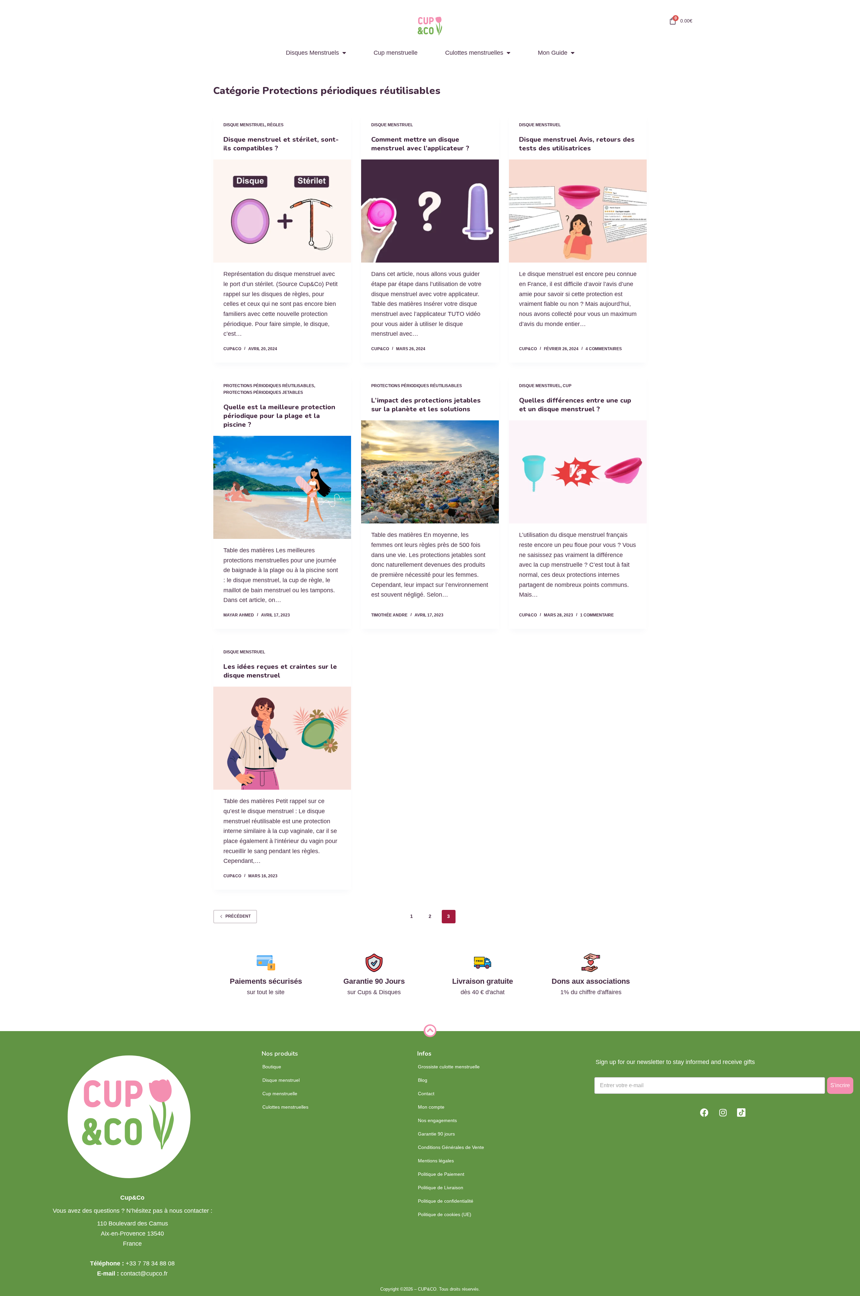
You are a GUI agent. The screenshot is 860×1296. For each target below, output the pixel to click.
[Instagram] (723, 1112)
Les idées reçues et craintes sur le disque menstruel (280, 671)
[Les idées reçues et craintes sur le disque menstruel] (282, 738)
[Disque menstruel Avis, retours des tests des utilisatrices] (578, 211)
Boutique (271, 1066)
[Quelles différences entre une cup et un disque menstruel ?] (578, 472)
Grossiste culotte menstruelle (449, 1066)
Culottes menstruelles (474, 52)
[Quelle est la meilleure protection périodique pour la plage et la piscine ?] (282, 487)
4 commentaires (604, 348)
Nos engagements (437, 1120)
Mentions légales (436, 1160)
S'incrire (840, 1085)
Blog (422, 1080)
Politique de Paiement (441, 1174)
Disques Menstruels (312, 52)
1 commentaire (597, 615)
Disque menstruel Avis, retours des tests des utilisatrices (577, 144)
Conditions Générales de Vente (451, 1147)
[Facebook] (704, 1112)
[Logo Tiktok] (741, 1112)
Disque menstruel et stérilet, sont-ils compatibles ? (281, 144)
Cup (567, 385)
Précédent (238, 916)
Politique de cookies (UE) (444, 1214)
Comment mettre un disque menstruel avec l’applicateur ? (420, 144)
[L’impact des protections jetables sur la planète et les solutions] (430, 472)
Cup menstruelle (396, 52)
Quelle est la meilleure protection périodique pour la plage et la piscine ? (279, 416)
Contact (426, 1093)
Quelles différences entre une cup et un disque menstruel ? (575, 405)
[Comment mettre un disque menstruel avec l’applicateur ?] (430, 211)
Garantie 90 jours (436, 1134)
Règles (275, 125)
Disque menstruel (281, 1080)
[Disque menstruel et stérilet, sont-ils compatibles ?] (282, 211)
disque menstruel (244, 125)
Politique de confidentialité (445, 1201)
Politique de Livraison (440, 1187)
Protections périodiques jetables (263, 392)
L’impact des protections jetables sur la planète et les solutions (426, 405)
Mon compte (431, 1107)
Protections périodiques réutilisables (268, 385)
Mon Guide (552, 52)
